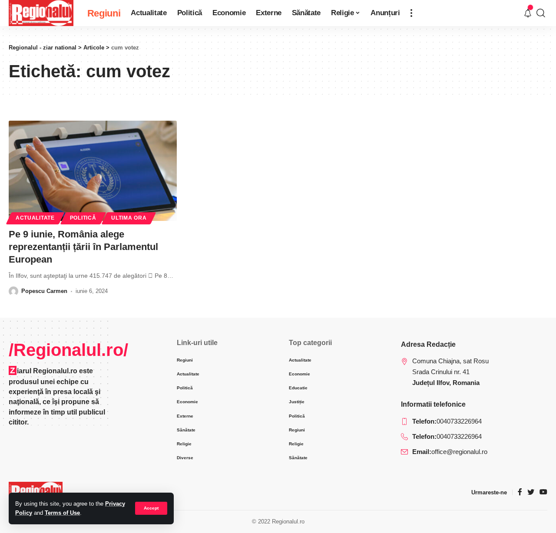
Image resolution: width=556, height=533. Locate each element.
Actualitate (35, 217)
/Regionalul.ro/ (68, 349)
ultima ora (128, 217)
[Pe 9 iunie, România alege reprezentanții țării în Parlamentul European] (93, 171)
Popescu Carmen (44, 291)
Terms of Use (62, 513)
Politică (83, 217)
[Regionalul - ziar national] (41, 13)
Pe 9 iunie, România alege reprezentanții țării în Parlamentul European (83, 246)
